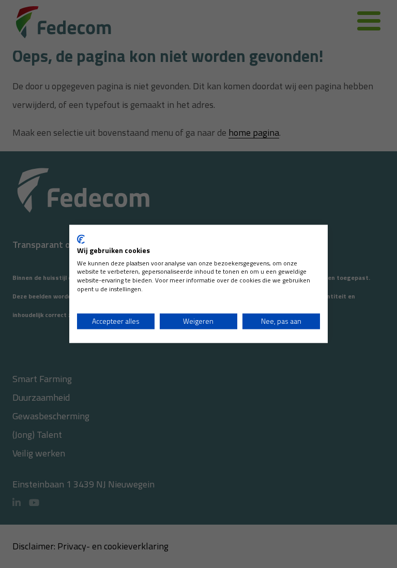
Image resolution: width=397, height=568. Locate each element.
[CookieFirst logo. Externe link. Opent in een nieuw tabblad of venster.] (81, 239)
